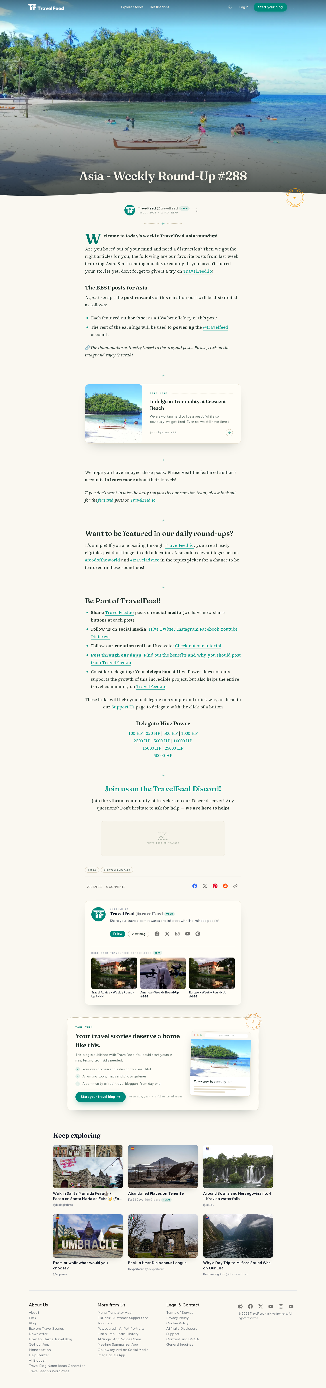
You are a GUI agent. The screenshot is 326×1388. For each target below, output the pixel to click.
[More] (294, 7)
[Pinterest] (215, 886)
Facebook (209, 629)
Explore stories (132, 7)
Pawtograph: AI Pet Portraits (121, 1328)
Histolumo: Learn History (118, 1334)
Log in (243, 7)
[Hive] (240, 1306)
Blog (32, 1323)
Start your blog (270, 7)
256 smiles (94, 887)
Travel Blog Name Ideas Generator (57, 1366)
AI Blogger (37, 1360)
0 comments (115, 887)
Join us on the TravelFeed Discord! (163, 788)
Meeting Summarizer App (118, 1344)
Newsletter (38, 1334)
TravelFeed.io (197, 271)
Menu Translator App (115, 1312)
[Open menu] (197, 210)
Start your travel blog (98, 1097)
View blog (138, 934)
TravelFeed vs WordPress (49, 1371)
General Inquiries (180, 1344)
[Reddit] (225, 886)
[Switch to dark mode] (230, 7)
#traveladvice (144, 560)
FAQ (32, 1318)
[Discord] (291, 1306)
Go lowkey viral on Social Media (123, 1350)
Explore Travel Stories (46, 1328)
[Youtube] (188, 934)
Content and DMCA (182, 1339)
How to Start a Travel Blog (50, 1339)
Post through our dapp (116, 655)
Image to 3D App (111, 1355)
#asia (92, 870)
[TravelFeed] (46, 7)
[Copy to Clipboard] (235, 886)
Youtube (229, 629)
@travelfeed (215, 327)
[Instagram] (177, 934)
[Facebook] (195, 886)
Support (172, 1334)
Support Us (123, 707)
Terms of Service (180, 1312)
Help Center (39, 1355)
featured (106, 500)
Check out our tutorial (198, 646)
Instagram (187, 629)
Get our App (39, 1344)
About (34, 1312)
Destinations (159, 7)
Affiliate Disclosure (181, 1328)
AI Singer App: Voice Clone (119, 1339)
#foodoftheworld (102, 560)
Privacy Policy (177, 1318)
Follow (117, 933)
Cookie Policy (177, 1323)
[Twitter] (205, 886)
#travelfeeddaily (117, 870)
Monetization (40, 1350)
